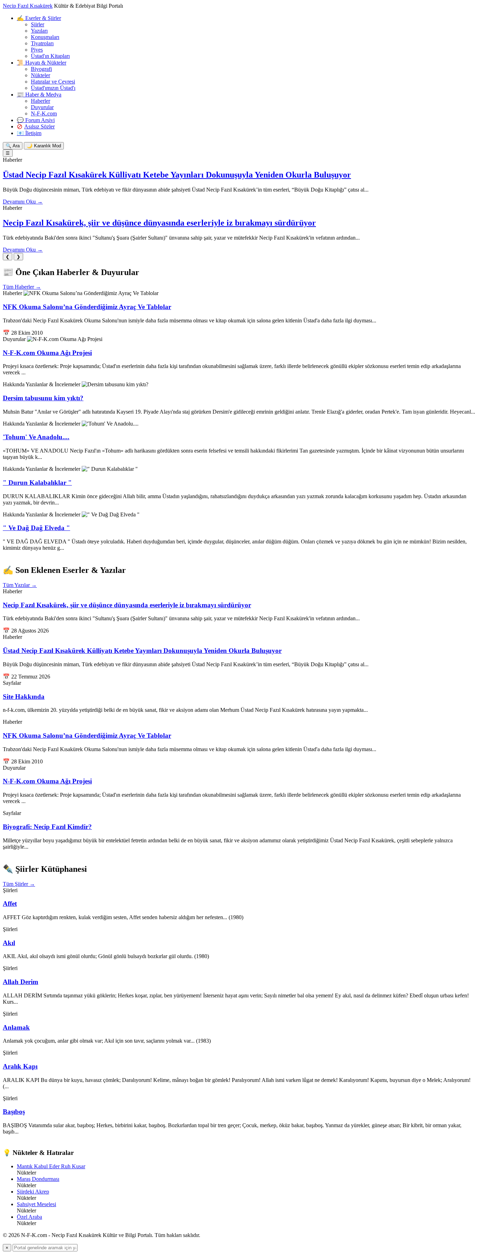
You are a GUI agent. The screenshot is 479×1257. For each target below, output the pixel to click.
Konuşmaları (45, 37)
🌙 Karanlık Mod (44, 145)
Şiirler (37, 24)
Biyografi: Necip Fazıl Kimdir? (47, 826)
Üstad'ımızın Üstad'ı (53, 88)
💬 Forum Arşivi (36, 120)
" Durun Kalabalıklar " (37, 482)
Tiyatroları (42, 43)
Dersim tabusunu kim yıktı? (43, 398)
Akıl (9, 943)
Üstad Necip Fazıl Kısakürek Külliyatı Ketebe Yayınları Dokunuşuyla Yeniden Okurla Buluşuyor (177, 174)
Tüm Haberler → (22, 287)
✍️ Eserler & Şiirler (39, 18)
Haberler (40, 101)
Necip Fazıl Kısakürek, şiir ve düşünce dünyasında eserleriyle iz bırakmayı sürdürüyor (159, 222)
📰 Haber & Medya (39, 95)
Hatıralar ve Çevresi (53, 82)
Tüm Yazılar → (20, 585)
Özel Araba (29, 1217)
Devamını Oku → (23, 202)
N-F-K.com (44, 113)
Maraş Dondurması (38, 1179)
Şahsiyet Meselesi (36, 1204)
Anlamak (16, 1027)
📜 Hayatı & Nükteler (41, 63)
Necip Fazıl (28, 6)
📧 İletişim (29, 133)
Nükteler (40, 75)
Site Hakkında (24, 696)
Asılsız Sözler (39, 126)
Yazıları (39, 31)
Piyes (37, 50)
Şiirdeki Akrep (33, 1192)
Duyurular (42, 107)
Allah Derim (20, 981)
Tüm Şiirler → (19, 884)
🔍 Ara (13, 145)
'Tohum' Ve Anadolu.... (36, 437)
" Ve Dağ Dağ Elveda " (36, 527)
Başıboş (14, 1111)
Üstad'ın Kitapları (50, 56)
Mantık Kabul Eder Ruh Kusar (51, 1166)
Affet (10, 903)
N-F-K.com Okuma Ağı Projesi (47, 352)
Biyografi (41, 69)
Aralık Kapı (20, 1066)
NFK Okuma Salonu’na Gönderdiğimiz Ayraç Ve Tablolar (87, 306)
